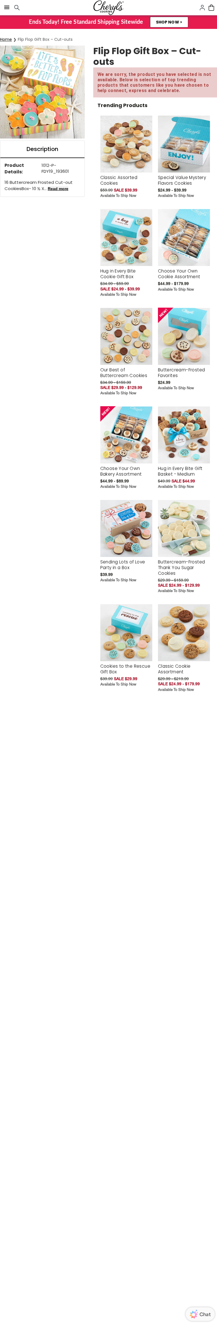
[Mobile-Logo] (108, 7)
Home (6, 39)
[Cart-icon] (211, 7)
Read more (58, 188)
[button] (169, 22)
